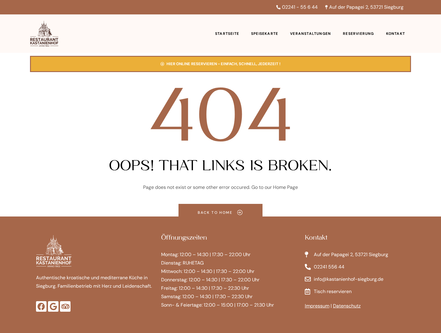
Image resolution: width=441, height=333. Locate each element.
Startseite (227, 33)
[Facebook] (41, 306)
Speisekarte (264, 33)
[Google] (53, 306)
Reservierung (358, 33)
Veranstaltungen (310, 33)
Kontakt (395, 33)
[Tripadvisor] (65, 306)
